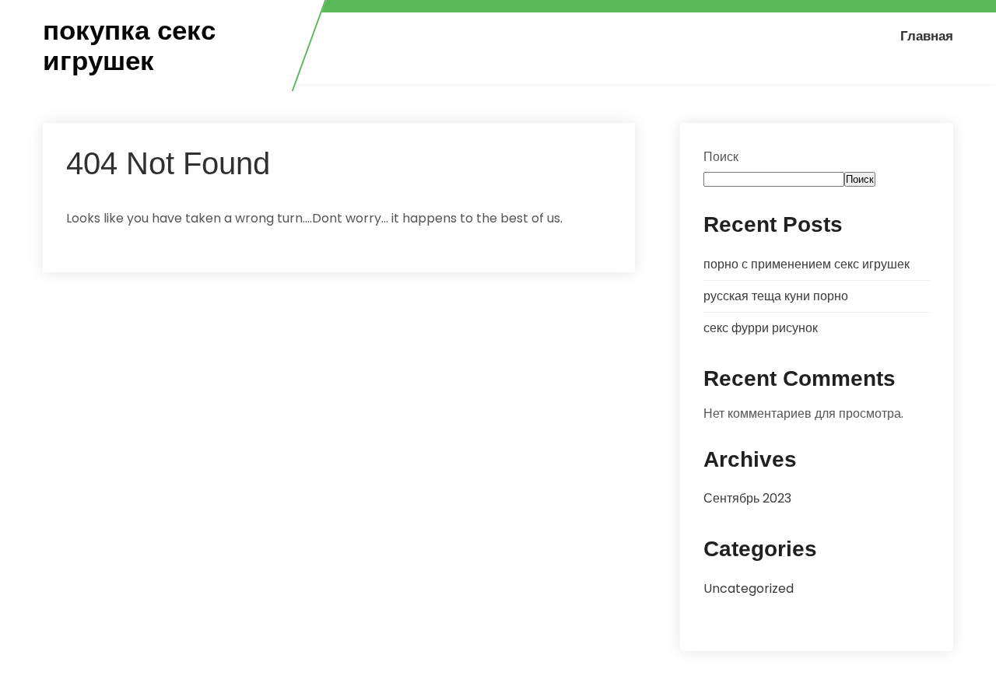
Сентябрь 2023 (747, 498)
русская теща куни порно (775, 296)
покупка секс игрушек (129, 45)
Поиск (720, 157)
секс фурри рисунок (760, 328)
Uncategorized (748, 588)
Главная (926, 35)
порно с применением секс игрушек (806, 264)
